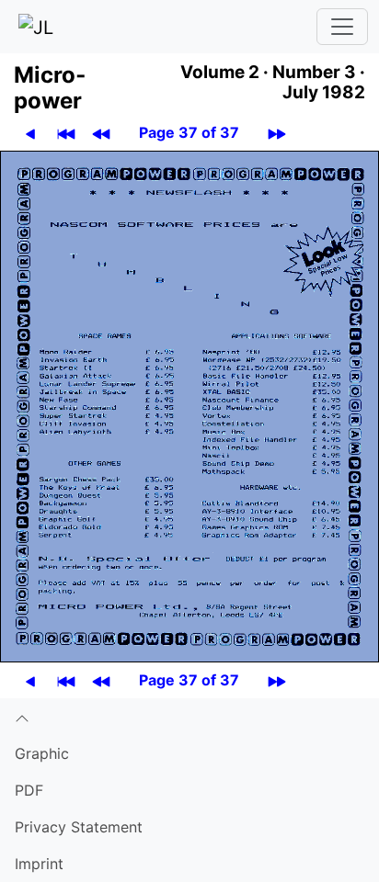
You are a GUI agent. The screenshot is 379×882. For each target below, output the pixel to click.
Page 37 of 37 (189, 132)
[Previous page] (30, 133)
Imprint (39, 863)
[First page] (66, 133)
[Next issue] (277, 133)
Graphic (42, 753)
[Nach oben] (189, 716)
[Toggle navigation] (342, 26)
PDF (29, 790)
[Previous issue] (101, 133)
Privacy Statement (79, 827)
